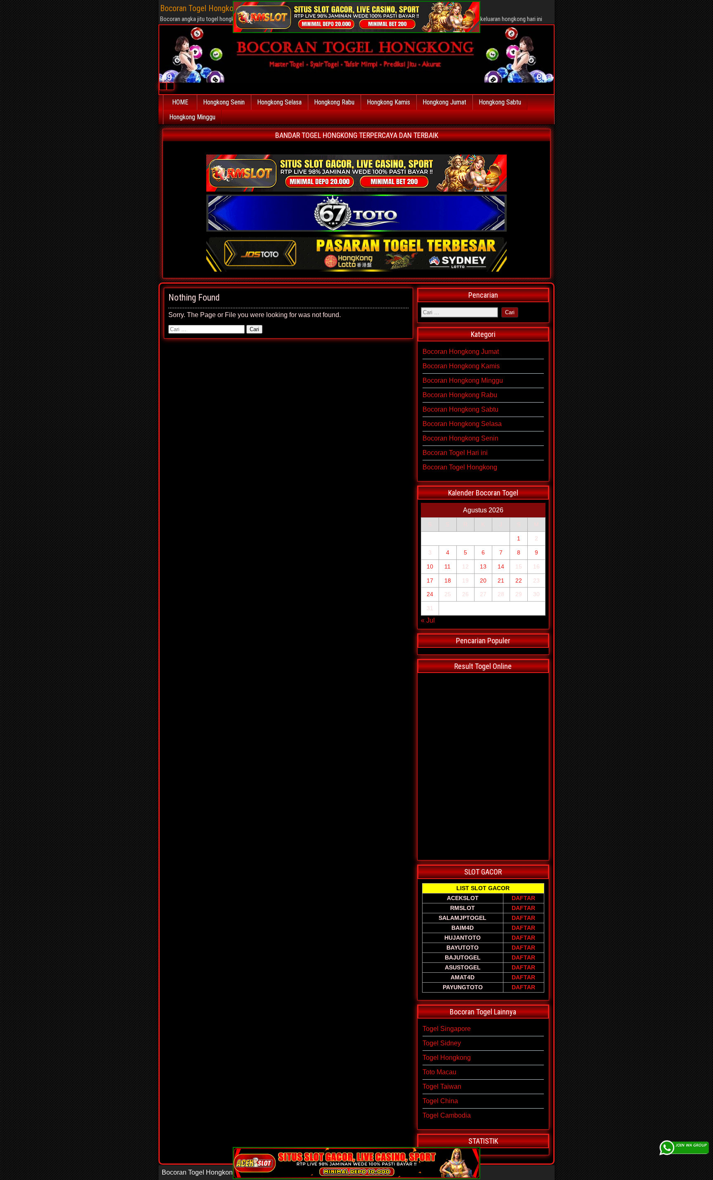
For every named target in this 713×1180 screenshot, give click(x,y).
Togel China (440, 1100)
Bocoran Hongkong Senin (460, 438)
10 (430, 566)
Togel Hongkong (447, 1057)
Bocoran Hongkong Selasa (462, 423)
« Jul (428, 620)
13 (483, 566)
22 (518, 580)
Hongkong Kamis (388, 102)
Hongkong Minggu (192, 117)
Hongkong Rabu (334, 102)
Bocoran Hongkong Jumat (461, 351)
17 (430, 580)
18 (447, 580)
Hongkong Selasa (279, 102)
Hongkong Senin (224, 102)
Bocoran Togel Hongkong (460, 467)
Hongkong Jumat (444, 102)
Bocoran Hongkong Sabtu (460, 409)
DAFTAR (523, 898)
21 (501, 580)
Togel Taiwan (442, 1086)
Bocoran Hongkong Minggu (463, 380)
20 (483, 580)
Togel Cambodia (447, 1115)
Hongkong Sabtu (500, 102)
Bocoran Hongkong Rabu (460, 394)
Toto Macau (439, 1072)
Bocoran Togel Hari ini (455, 452)
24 (430, 594)
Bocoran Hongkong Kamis (461, 366)
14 (501, 566)
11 (447, 566)
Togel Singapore (447, 1028)
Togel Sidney (442, 1043)
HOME (180, 102)
